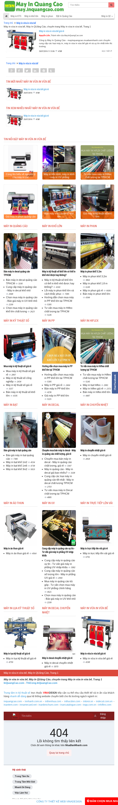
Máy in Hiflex (89, 320)
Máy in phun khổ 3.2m (91, 271)
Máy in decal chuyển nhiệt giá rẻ (57, 657)
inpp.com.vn (89, 704)
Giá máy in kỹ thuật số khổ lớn (97, 215)
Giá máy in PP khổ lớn (56, 395)
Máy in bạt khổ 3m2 (17, 469)
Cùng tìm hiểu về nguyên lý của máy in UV (20, 176)
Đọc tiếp (106, 51)
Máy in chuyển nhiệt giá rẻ (93, 450)
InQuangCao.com (14, 683)
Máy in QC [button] (106, 16)
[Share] (12, 70)
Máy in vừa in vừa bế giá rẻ (51, 31)
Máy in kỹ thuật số (16, 320)
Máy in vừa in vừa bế (94, 608)
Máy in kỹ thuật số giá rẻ (19, 385)
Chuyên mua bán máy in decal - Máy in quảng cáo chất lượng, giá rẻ (59, 452)
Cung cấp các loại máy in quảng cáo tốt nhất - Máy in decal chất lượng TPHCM (59, 480)
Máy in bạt (11, 405)
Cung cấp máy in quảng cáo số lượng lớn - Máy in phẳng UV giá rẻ (59, 574)
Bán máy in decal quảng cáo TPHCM (17, 273)
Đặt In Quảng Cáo (64, 16)
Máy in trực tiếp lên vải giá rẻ (94, 548)
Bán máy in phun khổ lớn (96, 294)
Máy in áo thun (14, 503)
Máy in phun (47, 16)
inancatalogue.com (70, 704)
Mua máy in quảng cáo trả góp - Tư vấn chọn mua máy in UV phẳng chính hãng (59, 585)
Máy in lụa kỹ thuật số (19, 608)
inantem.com (11, 704)
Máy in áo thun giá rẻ (13, 548)
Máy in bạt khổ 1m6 (17, 465)
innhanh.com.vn (33, 701)
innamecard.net (28, 704)
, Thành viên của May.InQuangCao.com (61, 35)
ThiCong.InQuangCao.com (41, 683)
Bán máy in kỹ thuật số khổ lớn (59, 215)
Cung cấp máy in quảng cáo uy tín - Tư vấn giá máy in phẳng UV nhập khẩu (58, 552)
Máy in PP (48, 320)
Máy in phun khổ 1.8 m (95, 283)
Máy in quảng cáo (16, 226)
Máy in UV (48, 503)
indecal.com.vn (104, 701)
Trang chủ (8, 22)
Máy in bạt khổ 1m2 (17, 462)
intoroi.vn (88, 701)
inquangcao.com (13, 701)
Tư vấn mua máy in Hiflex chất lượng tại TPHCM (97, 176)
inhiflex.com (104, 704)
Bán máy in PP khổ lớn (57, 388)
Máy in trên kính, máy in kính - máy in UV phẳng (59, 176)
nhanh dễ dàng (18, 696)
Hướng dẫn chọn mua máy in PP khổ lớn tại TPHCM (57, 367)
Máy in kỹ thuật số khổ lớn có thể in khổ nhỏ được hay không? (58, 273)
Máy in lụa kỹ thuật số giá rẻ (17, 653)
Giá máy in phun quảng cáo (21, 216)
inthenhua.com (53, 701)
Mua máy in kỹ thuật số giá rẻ (17, 366)
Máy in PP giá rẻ (53, 385)
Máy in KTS (16, 16)
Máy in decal (50, 405)
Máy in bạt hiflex (92, 385)
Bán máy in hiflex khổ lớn (96, 392)
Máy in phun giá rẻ (93, 290)
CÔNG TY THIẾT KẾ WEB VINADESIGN (59, 801)
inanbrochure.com (48, 704)
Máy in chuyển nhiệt (94, 405)
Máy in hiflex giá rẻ (93, 388)
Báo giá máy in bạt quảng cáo (17, 450)
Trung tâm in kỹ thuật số (17, 692)
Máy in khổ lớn (31, 16)
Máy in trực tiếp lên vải (97, 503)
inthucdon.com (72, 701)
